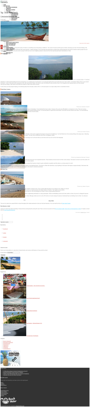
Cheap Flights (4, 391)
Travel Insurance (4, 393)
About (2, 382)
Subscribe (3, 255)
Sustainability (6, 348)
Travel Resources (5, 390)
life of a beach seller (59, 208)
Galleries (5, 346)
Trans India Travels (66, 203)
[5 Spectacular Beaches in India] (25, 41)
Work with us (3, 385)
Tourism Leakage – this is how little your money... (35, 285)
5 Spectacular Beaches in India (9, 16)
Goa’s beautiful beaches (9, 210)
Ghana (7, 21)
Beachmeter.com (20, 405)
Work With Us (9, 52)
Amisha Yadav (80, 79)
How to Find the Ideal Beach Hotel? (33, 298)
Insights (5, 347)
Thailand (8, 11)
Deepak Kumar (83, 212)
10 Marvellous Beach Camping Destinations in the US (15, 371)
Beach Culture (7, 341)
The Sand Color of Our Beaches (32, 335)
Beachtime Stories (8, 342)
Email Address (4, 252)
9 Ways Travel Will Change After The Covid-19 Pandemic (16, 373)
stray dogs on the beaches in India (73, 208)
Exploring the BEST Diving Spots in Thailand (13, 372)
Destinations (6, 343)
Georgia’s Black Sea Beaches (31, 310)
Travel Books (4, 394)
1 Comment (3, 20)
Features (5, 345)
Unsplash (87, 79)
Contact (2, 383)
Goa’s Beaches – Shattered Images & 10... (34, 323)
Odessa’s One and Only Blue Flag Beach (12, 375)
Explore (2, 395)
